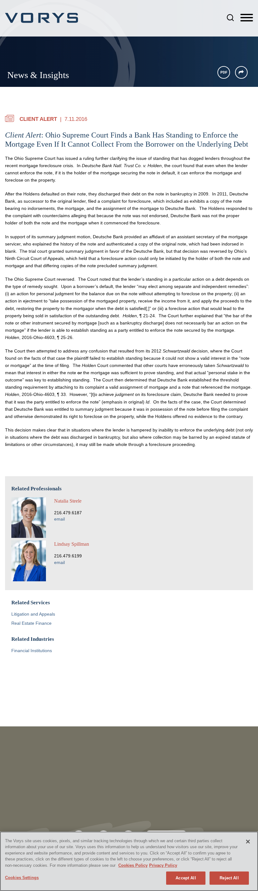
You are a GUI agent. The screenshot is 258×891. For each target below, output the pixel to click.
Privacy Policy (163, 865)
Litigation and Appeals (33, 614)
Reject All (229, 878)
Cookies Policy (133, 865)
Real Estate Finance (31, 623)
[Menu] (246, 18)
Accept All (186, 878)
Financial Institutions (31, 650)
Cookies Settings (22, 877)
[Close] (248, 842)
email (59, 519)
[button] (241, 72)
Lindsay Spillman (71, 544)
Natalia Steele (67, 501)
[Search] (230, 17)
